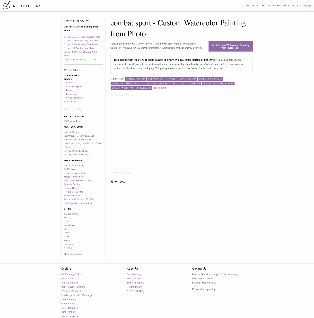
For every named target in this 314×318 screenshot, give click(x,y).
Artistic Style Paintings (75, 165)
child (66, 221)
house (66, 236)
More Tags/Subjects (73, 253)
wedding (68, 247)
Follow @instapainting (204, 289)
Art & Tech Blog (135, 290)
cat (65, 217)
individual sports (74, 86)
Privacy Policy (134, 278)
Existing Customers (202, 278)
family (67, 232)
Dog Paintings (68, 299)
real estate (68, 243)
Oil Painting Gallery (71, 274)
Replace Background (73, 191)
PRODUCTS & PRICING (274, 5)
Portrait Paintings (72, 131)
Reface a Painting (72, 184)
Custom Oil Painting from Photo (79, 48)
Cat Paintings (68, 303)
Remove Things (71, 187)
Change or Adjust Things (75, 172)
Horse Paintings (69, 307)
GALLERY (250, 5)
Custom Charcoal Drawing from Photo (82, 36)
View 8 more (70, 101)
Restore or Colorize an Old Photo (79, 199)
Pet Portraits (67, 278)
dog (65, 228)
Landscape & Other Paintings (76, 295)
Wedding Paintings (71, 290)
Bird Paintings (68, 311)
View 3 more (159, 87)
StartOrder (230, 46)
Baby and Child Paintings (76, 150)
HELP (295, 5)
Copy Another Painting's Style (78, 202)
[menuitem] (251, 5)
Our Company (134, 274)
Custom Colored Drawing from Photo (81, 40)
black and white (71, 213)
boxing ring (71, 93)
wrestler (70, 82)
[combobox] (83, 109)
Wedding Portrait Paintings (76, 154)
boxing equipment (74, 97)
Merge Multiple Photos (75, 176)
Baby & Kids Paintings (73, 286)
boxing (69, 90)
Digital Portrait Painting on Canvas (80, 59)
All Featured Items (72, 121)
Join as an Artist (69, 316)
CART (308, 5)
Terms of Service (135, 282)
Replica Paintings (72, 195)
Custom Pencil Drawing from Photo (80, 44)
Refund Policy (134, 286)
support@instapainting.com (227, 274)
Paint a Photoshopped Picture (77, 180)
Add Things (69, 169)
